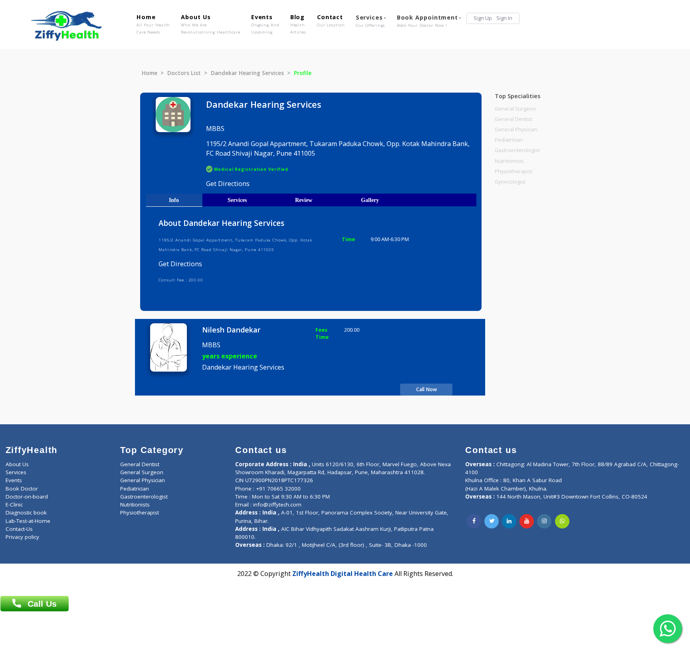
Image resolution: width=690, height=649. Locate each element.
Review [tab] (303, 200)
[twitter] (491, 521)
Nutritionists (509, 161)
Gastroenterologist (517, 150)
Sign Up (483, 18)
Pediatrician (509, 140)
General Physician (516, 129)
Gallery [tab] (370, 200)
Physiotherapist (513, 171)
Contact (331, 20)
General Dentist (513, 119)
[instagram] (544, 521)
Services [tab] (237, 200)
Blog (298, 24)
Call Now (426, 389)
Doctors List (184, 73)
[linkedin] (509, 521)
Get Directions (228, 183)
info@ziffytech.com (277, 504)
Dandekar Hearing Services (247, 73)
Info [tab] (174, 200)
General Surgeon (515, 108)
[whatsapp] (562, 521)
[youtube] (526, 521)
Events (265, 24)
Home (154, 24)
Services (370, 21)
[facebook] (474, 521)
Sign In (504, 18)
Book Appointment (427, 21)
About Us (210, 24)
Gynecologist (510, 181)
